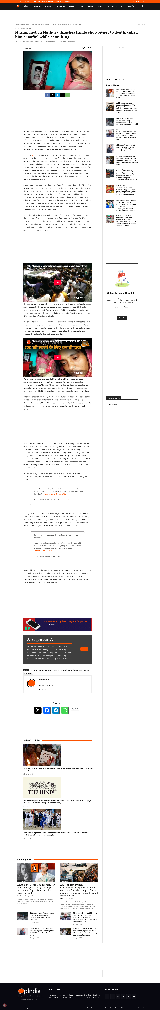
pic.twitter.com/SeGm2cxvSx (45, 551)
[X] (138, 1)
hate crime (34, 670)
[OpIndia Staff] (31, 684)
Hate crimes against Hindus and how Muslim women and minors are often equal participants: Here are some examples (56, 833)
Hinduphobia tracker (45, 670)
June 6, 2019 (66, 499)
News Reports (24, 24)
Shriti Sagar (20, 896)
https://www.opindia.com (46, 683)
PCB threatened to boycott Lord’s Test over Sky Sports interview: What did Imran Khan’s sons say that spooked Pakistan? (85, 932)
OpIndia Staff (86, 48)
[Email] (62, 95)
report (35, 155)
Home (17, 24)
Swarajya (86, 670)
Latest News (112, 85)
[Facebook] (131, 1)
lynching (56, 670)
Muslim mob (78, 670)
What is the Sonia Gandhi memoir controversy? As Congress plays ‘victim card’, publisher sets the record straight (36, 889)
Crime (17, 28)
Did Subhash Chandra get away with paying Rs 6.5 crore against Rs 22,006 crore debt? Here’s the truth (42, 932)
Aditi (61, 898)
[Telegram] (57, 95)
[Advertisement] (69, 956)
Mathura (63, 670)
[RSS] (136, 1)
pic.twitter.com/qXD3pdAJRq (54, 494)
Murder (70, 670)
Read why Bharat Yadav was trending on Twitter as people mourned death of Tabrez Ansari (58, 769)
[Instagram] (133, 1)
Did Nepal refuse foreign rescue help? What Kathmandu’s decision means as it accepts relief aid (42, 916)
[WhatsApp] (141, 1)
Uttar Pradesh (28, 673)
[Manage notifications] (5, 1005)
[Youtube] (143, 1)
